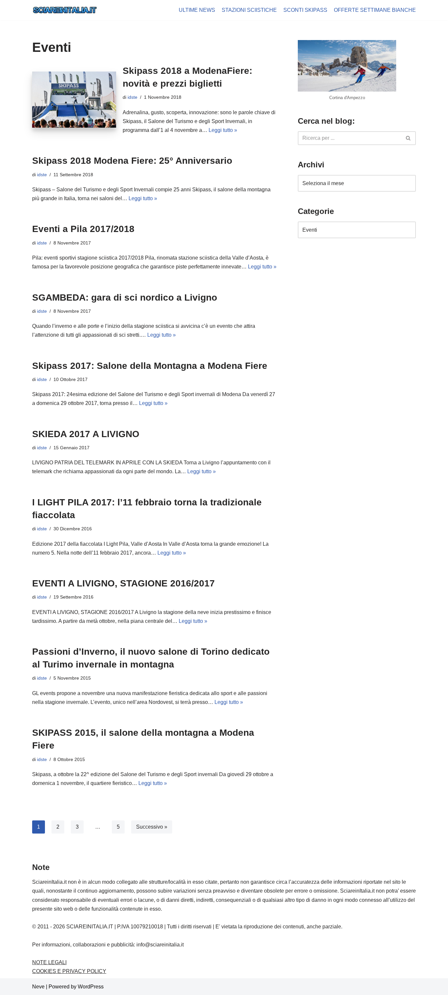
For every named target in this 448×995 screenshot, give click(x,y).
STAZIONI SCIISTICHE (249, 10)
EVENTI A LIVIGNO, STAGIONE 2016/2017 (123, 583)
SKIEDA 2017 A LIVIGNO (85, 434)
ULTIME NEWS (197, 10)
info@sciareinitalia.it (160, 944)
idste (132, 97)
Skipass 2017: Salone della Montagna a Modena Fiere (149, 366)
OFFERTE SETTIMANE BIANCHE (375, 10)
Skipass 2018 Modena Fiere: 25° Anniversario (132, 161)
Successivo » (151, 827)
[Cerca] (408, 138)
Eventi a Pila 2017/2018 (83, 229)
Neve (38, 986)
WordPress (91, 986)
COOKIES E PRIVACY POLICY (69, 971)
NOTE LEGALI (49, 962)
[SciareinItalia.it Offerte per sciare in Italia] (65, 10)
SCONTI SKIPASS (305, 10)
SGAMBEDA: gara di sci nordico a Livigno (124, 297)
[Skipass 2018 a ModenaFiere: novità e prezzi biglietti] (74, 100)
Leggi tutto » (223, 130)
